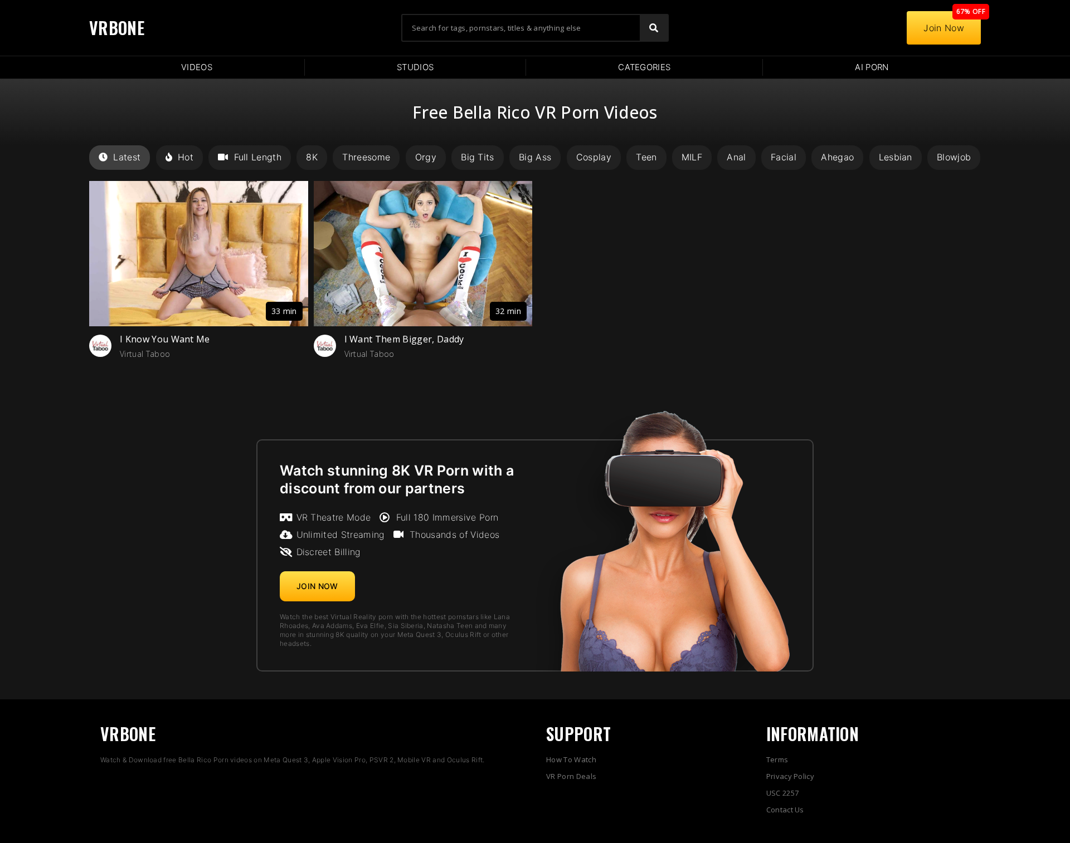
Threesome (366, 157)
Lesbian (895, 157)
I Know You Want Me (165, 339)
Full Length (257, 157)
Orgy (425, 157)
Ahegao (837, 157)
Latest (126, 157)
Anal (736, 157)
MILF (692, 157)
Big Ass (535, 157)
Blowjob (954, 157)
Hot (185, 157)
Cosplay (593, 157)
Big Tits (477, 157)
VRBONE (116, 27)
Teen (646, 157)
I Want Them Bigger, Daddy (404, 339)
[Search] (654, 28)
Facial (783, 157)
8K (312, 157)
